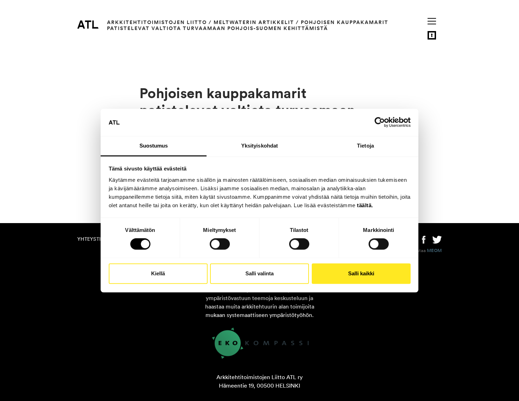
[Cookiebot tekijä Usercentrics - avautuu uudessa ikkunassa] (380, 122)
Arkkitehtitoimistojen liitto (157, 22)
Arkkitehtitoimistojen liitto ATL (88, 24)
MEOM (434, 250)
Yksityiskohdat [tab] (259, 146)
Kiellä (158, 273)
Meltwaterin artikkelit (254, 22)
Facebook (423, 239)
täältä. (365, 205)
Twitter (437, 239)
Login (432, 35)
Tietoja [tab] (365, 146)
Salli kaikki (361, 273)
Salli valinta (259, 273)
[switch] (220, 244)
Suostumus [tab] (153, 146)
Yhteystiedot (95, 239)
